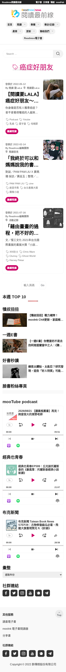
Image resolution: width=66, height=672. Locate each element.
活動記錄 (13, 220)
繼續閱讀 (12, 131)
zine (31, 183)
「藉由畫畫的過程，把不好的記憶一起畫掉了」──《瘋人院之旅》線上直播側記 (22, 230)
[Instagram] (22, 593)
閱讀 (19, 24)
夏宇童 (22, 123)
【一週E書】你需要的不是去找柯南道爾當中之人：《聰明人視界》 (45, 344)
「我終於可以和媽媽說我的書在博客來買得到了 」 (22, 162)
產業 (15, 31)
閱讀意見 (13, 151)
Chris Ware (29, 251)
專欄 (33, 24)
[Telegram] (46, 593)
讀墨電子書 (9, 621)
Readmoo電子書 (33, 38)
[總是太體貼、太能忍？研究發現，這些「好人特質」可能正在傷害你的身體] (15, 371)
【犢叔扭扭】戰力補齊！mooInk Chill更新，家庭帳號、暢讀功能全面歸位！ (44, 318)
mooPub (60, 2)
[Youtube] (30, 593)
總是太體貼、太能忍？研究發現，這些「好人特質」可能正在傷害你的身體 (45, 369)
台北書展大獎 (31, 187)
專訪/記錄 (49, 24)
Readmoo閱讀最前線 (11, 2)
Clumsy (13, 256)
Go (42, 285)
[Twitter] (14, 593)
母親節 (34, 123)
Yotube (26, 119)
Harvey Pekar (16, 260)
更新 (28, 31)
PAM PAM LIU (16, 183)
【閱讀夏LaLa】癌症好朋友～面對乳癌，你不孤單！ (22, 98)
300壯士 (13, 251)
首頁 (9, 24)
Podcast (13, 119)
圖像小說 (14, 192)
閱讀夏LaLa (33, 88)
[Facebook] (6, 593)
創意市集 (14, 187)
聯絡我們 (44, 31)
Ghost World (29, 256)
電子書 (39, 2)
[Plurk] (38, 593)
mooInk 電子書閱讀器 (15, 628)
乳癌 (11, 123)
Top (59, 615)
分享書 (46, 2)
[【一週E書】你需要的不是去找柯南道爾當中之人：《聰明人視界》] (15, 346)
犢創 (53, 2)
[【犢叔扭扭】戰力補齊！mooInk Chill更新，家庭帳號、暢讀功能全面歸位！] (15, 320)
